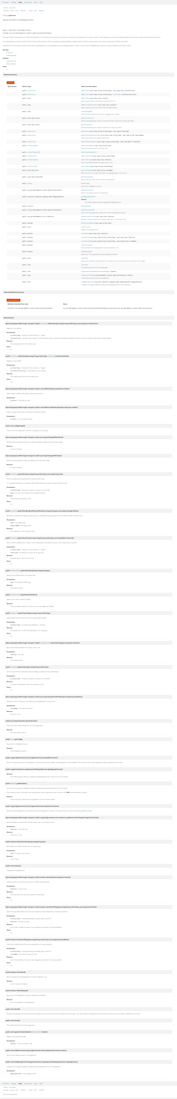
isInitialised (86, 245)
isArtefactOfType (87, 237)
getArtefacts (85, 166)
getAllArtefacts (86, 118)
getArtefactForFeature (89, 141)
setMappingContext (87, 282)
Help (40, 2)
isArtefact (85, 233)
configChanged (86, 111)
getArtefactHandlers (88, 152)
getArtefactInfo (86, 156)
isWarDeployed (86, 251)
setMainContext (86, 275)
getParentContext (87, 210)
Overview (6, 2)
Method (23, 11)
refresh (83, 265)
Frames (5, 8)
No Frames (12, 8)
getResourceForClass (88, 216)
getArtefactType (86, 159)
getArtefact (85, 131)
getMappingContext (87, 196)
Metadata (30, 206)
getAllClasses (86, 124)
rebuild (83, 258)
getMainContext (86, 190)
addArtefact (85, 90)
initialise (85, 227)
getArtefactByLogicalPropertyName (93, 135)
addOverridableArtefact (89, 105)
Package (13, 2)
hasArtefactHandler (87, 223)
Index (35, 2)
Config (29, 183)
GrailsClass (31, 90)
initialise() (9, 52)
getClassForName (86, 170)
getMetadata (85, 206)
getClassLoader (86, 177)
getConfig (84, 183)
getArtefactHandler (87, 145)
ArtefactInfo (31, 156)
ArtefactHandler (36, 41)
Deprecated (27, 2)
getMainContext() (86, 811)
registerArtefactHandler (89, 271)
